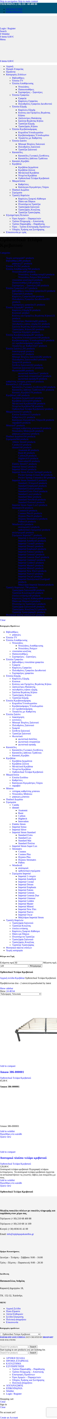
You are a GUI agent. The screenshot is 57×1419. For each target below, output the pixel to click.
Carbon (21, 816)
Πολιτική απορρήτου (16, 1319)
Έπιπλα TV (17, 80)
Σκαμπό (16, 728)
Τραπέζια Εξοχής (26, 123)
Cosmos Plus (24, 854)
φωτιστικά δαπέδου (27, 739)
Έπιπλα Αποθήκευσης (22, 83)
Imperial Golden (26, 901)
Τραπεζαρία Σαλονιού (28, 207)
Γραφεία (22, 98)
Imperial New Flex (27, 909)
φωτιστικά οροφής (27, 744)
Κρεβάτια (16, 164)
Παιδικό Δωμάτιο (20, 190)
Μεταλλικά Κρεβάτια (28, 172)
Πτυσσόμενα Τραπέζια (29, 204)
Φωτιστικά (17, 736)
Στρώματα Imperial (21, 873)
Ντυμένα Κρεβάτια (27, 175)
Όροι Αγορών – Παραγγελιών (26, 218)
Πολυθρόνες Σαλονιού (29, 146)
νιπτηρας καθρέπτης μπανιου (26, 791)
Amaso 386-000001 (12, 1072)
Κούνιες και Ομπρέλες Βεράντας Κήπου (31, 684)
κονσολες (16, 719)
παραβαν (16, 785)
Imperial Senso (19, 827)
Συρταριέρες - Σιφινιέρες (24, 656)
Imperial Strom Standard (24, 832)
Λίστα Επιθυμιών (14, 1314)
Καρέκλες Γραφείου (28, 101)
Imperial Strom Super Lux (24, 846)
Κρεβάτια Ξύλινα (26, 170)
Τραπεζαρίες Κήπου (28, 126)
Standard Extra (25, 835)
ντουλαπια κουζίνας (21, 651)
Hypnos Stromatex (27, 860)
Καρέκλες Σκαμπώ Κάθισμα (32, 198)
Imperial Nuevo (25, 912)
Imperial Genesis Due (28, 895)
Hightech (22, 818)
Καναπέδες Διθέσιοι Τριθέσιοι (33, 158)
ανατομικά (23, 868)
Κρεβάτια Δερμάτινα (28, 167)
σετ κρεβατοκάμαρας (22, 709)
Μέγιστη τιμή (49, 962)
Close (2, 620)
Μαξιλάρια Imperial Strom (31, 917)
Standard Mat (24, 840)
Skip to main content (28, 1)
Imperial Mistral (25, 906)
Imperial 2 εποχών (27, 876)
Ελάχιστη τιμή (7, 962)
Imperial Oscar (25, 914)
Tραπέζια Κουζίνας (21, 925)
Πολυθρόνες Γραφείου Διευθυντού (35, 103)
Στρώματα (17, 192)
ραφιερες (16, 634)
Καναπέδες (17, 152)
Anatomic (23, 810)
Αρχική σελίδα (7, 978)
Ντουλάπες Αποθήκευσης (30, 645)
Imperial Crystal (26, 881)
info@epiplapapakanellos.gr (20, 1234)
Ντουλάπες (23, 86)
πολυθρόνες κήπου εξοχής (24, 689)
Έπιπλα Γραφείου (20, 95)
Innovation (23, 821)
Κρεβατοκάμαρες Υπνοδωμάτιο (33, 135)
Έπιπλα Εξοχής (19, 106)
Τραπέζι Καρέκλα (20, 195)
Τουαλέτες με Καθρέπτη (30, 138)
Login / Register (14, 1393)
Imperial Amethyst (27, 879)
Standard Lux (24, 838)
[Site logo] (21, 25)
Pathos (21, 862)
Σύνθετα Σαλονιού (21, 730)
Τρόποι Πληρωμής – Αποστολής (28, 221)
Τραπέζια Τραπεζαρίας (29, 212)
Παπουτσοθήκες (26, 89)
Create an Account (9, 1417)
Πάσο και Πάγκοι (26, 201)
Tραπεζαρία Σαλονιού (22, 923)
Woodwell (17, 865)
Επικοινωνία (12, 1322)
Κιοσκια (16, 681)
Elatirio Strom (19, 824)
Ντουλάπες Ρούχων (27, 648)
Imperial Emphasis (27, 887)
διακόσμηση (18, 717)
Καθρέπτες (23, 184)
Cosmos (22, 851)
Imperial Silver (19, 829)
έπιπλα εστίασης (20, 928)
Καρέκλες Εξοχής (26, 110)
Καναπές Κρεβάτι (20, 161)
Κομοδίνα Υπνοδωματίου (30, 132)
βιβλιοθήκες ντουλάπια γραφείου (28, 662)
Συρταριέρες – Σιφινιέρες (30, 92)
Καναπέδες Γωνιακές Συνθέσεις (33, 155)
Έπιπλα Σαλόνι (19, 140)
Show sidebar (6, 988)
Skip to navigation (9, 1)
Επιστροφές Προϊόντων (23, 1374)
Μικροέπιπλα (18, 181)
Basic (21, 813)
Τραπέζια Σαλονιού (27, 149)
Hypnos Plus (24, 857)
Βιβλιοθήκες (18, 78)
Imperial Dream (25, 884)
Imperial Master (25, 903)
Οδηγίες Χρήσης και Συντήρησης (28, 229)
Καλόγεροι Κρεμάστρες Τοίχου (33, 187)
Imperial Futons (25, 890)
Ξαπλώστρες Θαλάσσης (29, 118)
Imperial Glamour (26, 898)
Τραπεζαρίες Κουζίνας (29, 209)
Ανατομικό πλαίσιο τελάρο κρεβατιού (23, 1157)
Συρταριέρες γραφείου (23, 673)
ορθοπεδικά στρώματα (29, 870)
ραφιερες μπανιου (20, 796)
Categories (5, 252)
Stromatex (17, 849)
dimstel (15, 807)
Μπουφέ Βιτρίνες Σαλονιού (31, 144)
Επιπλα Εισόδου (20, 777)
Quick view (5, 1136)
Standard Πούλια (26, 843)
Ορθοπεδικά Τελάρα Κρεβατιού (33, 178)
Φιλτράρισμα (35, 966)
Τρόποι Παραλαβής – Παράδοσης (28, 224)
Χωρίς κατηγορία (14, 950)
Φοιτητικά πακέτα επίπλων (19, 947)
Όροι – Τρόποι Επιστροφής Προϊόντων (31, 226)
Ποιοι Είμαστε (13, 1311)
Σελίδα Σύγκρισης (15, 1316)
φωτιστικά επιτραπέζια (29, 741)
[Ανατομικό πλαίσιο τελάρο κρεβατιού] (11, 1149)
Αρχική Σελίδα (13, 1308)
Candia (15, 805)
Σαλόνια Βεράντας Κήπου (30, 121)
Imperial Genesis (26, 892)
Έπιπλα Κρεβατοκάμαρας (24, 129)
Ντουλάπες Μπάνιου (22, 794)
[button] (11, 1134)
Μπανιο (10, 788)
